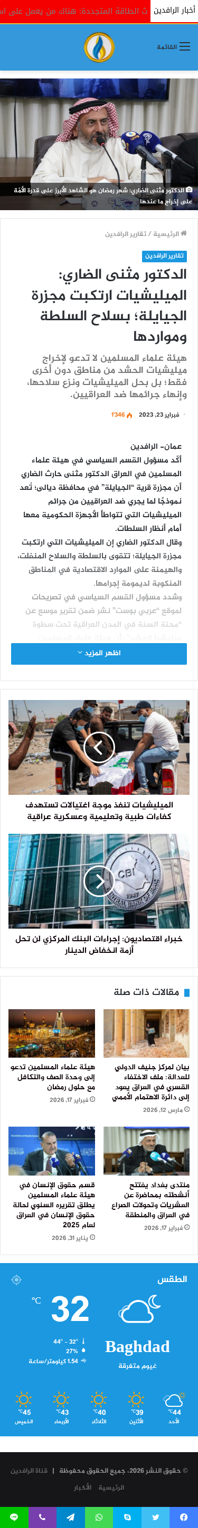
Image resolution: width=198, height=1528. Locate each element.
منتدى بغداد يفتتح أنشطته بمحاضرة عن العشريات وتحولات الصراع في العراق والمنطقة (150, 1200)
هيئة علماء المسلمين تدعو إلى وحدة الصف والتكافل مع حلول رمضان (53, 1077)
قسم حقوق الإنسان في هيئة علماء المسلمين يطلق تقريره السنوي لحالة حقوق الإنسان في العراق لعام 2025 (54, 1205)
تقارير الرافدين (125, 234)
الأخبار (82, 1488)
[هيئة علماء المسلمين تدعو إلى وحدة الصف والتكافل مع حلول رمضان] (51, 1033)
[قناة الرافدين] (99, 47)
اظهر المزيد (101, 653)
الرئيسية (167, 234)
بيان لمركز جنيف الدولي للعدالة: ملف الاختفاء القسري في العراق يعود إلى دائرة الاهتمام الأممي (151, 1082)
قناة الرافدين (29, 1471)
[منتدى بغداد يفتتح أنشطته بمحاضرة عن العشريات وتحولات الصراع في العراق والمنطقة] (146, 1151)
